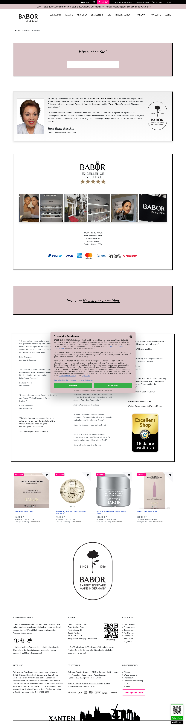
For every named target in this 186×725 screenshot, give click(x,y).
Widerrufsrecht (130, 675)
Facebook (78, 104)
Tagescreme (129, 630)
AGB (126, 683)
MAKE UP (141, 15)
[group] (31, 490)
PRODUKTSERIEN (123, 15)
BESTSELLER (97, 15)
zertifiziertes (18, 681)
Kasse (169, 2)
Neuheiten (128, 638)
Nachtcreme (129, 633)
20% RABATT (55, 15)
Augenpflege (129, 627)
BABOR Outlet (89, 686)
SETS (108, 15)
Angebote (128, 641)
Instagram (96, 104)
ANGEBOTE (156, 15)
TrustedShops (115, 104)
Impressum (129, 678)
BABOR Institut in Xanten (35, 681)
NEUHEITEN (82, 15)
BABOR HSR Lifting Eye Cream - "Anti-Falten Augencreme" (71, 512)
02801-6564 (159, 2)
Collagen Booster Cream (78, 672)
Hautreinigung (130, 624)
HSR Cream (96, 678)
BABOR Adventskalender (92, 683)
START (18, 30)
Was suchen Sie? (93, 52)
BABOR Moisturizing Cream (24, 511)
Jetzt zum (93, 300)
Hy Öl (108, 672)
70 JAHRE (69, 15)
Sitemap (127, 672)
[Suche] (94, 2)
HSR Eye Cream (98, 672)
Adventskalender (101, 675)
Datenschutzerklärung (133, 681)
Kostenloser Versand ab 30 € (123, 2)
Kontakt (127, 686)
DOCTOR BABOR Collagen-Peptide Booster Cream (111, 512)
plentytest (27, 30)
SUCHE (168, 15)
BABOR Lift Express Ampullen (147, 511)
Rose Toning (87, 675)
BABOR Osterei (74, 683)
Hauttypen (128, 636)
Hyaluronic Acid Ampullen (78, 678)
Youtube (87, 104)
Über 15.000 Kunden (142, 2)
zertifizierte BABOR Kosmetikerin (104, 98)
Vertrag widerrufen (134, 692)
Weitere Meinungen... (22, 633)
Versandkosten (35, 522)
